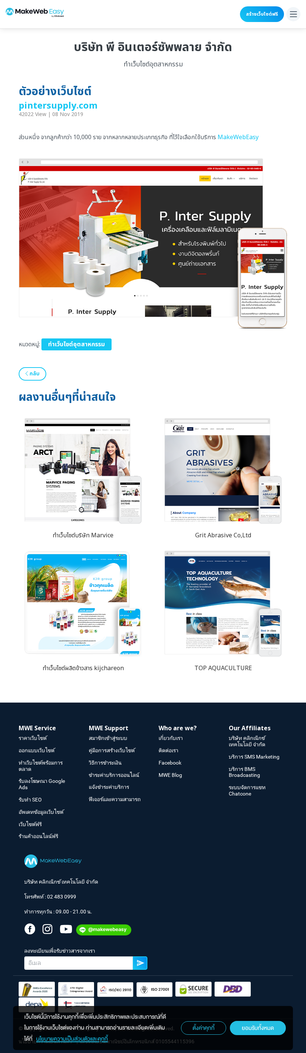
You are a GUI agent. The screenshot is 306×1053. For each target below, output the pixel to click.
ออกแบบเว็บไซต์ (36, 750)
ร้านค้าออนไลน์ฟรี (38, 836)
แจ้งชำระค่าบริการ (109, 787)
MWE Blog (170, 775)
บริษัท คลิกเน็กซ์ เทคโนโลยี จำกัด (247, 741)
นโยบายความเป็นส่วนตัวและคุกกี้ (72, 1039)
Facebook (170, 763)
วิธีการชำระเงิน (105, 763)
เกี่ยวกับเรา (171, 738)
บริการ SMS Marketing (254, 757)
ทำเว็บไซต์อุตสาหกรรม (76, 344)
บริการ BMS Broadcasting (244, 772)
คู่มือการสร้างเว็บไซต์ (112, 750)
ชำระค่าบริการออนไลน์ (114, 775)
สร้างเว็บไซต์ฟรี (262, 14)
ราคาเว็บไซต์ (33, 738)
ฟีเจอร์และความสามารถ (115, 799)
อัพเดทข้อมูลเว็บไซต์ (41, 812)
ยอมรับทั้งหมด (258, 1028)
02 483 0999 (61, 897)
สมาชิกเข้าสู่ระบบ (108, 738)
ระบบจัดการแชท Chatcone (247, 790)
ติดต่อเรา (168, 750)
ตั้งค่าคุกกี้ (204, 1028)
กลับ (34, 374)
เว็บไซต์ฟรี (30, 824)
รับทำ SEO (30, 800)
